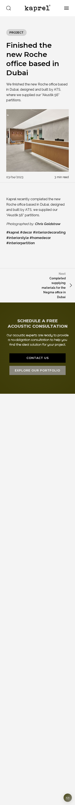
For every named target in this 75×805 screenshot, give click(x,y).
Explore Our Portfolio (37, 370)
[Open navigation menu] (64, 8)
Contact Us (37, 358)
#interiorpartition (20, 243)
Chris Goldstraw (47, 224)
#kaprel (12, 232)
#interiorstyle (17, 238)
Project (16, 32)
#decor (26, 232)
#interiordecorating (49, 232)
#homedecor (40, 238)
